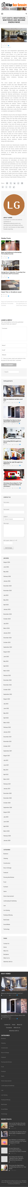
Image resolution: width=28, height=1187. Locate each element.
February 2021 (7, 784)
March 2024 (6, 628)
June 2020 (6, 821)
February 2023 (7, 675)
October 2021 (7, 746)
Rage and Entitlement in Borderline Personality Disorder (11, 253)
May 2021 (6, 769)
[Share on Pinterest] (22, 183)
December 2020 (8, 793)
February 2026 (7, 576)
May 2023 (6, 661)
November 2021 (8, 741)
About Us (6, 951)
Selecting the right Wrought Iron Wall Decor (13, 462)
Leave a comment (6, 47)
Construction (7, 863)
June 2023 (6, 656)
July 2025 (6, 595)
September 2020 (8, 807)
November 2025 (8, 590)
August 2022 (7, 699)
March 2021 (6, 779)
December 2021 (8, 736)
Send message (8, 547)
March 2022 (6, 722)
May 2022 (6, 713)
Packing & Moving (8, 915)
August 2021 (7, 755)
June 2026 (6, 567)
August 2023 (7, 652)
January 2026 (7, 581)
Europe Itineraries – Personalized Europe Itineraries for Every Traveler (17, 1150)
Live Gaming (7, 910)
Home (5, 947)
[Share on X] (10, 183)
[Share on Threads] (10, 187)
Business (6, 853)
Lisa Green (5, 45)
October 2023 (7, 642)
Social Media (7, 924)
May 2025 (6, 600)
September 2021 (8, 751)
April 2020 (6, 826)
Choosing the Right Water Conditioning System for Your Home (17, 1167)
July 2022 (6, 703)
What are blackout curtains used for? (13, 400)
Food (5, 882)
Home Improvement (9, 896)
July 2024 (6, 623)
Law (5, 905)
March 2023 (6, 670)
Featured (6, 872)
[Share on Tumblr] (6, 187)
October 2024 (7, 619)
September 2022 (8, 694)
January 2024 (7, 633)
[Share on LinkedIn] (14, 183)
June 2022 (6, 708)
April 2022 (6, 718)
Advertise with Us (8, 961)
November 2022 (8, 685)
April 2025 (6, 604)
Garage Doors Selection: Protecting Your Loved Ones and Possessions (13, 273)
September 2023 (8, 647)
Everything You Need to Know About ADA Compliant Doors (12, 420)
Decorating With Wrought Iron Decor (12, 441)
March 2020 (6, 831)
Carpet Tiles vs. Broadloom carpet (11, 292)
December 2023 (8, 637)
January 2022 (7, 732)
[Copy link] (13, 187)
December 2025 (8, 586)
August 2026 (7, 562)
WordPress (17, 1183)
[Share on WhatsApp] (18, 183)
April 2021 (6, 774)
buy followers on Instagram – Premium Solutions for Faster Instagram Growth (17, 1141)
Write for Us (7, 958)
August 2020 (7, 812)
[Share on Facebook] (7, 183)
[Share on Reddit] (2, 187)
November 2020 (8, 798)
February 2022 (7, 727)
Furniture (6, 886)
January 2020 (7, 840)
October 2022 (7, 689)
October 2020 (7, 802)
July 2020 (6, 817)
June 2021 (6, 765)
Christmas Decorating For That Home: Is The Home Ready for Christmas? (13, 484)
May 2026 (6, 571)
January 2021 (7, 788)
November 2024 (8, 614)
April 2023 (6, 666)
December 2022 (8, 680)
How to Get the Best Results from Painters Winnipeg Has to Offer (17, 1124)
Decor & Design (7, 868)
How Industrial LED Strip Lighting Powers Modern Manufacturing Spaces (16, 1158)
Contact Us (6, 943)
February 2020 (7, 836)
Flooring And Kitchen (9, 877)
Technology (6, 929)
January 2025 (7, 609)
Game (5, 891)
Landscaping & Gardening (10, 901)
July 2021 (6, 760)
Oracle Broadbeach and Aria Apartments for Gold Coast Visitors (20, 303)
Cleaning (6, 858)
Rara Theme (23, 1182)
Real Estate (6, 919)
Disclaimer (6, 954)
